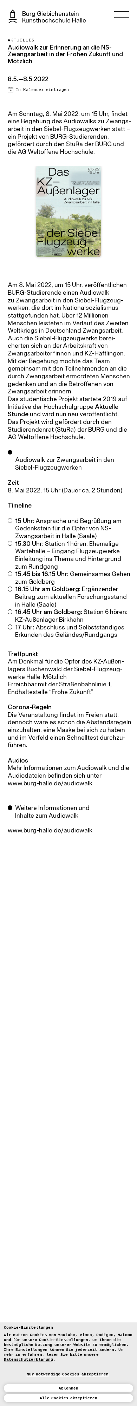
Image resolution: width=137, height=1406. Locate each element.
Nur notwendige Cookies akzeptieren (68, 1374)
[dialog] (68, 1364)
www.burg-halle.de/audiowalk (50, 784)
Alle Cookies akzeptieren (69, 1398)
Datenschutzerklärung (28, 1360)
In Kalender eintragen (42, 89)
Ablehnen (68, 1388)
